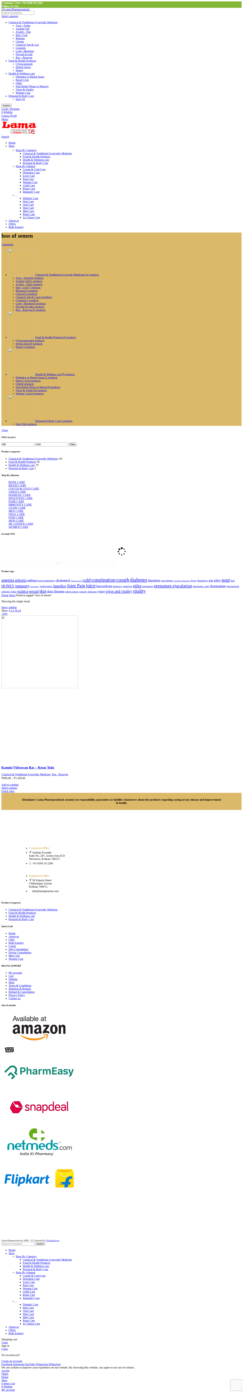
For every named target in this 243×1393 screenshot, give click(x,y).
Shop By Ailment (25, 166)
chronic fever (76, 581)
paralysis (128, 586)
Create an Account (11, 1361)
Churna (20, 41)
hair (233, 580)
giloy (217, 580)
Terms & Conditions (20, 985)
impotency (35, 587)
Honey (19, 70)
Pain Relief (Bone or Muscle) (32, 86)
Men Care (28, 211)
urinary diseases (88, 591)
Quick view (8, 791)
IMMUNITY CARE (20, 504)
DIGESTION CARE (21, 498)
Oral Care (28, 204)
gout (226, 580)
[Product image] (39, 760)
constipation (103, 580)
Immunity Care (31, 191)
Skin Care (28, 207)
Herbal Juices (23, 67)
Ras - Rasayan (60, 774)
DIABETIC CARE (20, 494)
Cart (11, 975)
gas (211, 580)
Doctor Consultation (20, 952)
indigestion (46, 586)
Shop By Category (26, 150)
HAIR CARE (16, 501)
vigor (101, 591)
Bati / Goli (21, 35)
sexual (34, 591)
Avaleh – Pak (23, 31)
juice (91, 585)
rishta (13, 591)
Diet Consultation (18, 949)
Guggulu (21, 47)
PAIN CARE (16, 517)
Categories (7, 244)
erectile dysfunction (182, 581)
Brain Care (29, 188)
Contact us (14, 998)
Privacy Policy (17, 995)
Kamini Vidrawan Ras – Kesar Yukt (27, 767)
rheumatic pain (201, 586)
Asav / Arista (23, 25)
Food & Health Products (22, 60)
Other (19, 83)
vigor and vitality (119, 591)
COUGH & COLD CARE (24, 488)
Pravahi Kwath (24, 54)
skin (42, 591)
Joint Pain (76, 585)
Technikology (52, 1240)
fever (193, 580)
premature (147, 586)
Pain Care (28, 179)
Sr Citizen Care (31, 217)
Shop (12, 595)
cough (122, 580)
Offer (12, 939)
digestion (154, 580)
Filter (72, 444)
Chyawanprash (24, 63)
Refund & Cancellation (22, 991)
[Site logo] (15, 9)
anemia (7, 580)
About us (14, 936)
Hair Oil (20, 99)
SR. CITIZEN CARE (21, 523)
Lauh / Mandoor (25, 51)
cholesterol (63, 580)
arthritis (21, 580)
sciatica (22, 591)
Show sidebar (9, 607)
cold (87, 580)
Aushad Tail (22, 28)
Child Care (29, 185)
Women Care (23, 92)
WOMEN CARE (18, 526)
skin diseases (55, 591)
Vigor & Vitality (25, 89)
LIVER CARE (17, 507)
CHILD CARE (17, 491)
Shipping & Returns (20, 988)
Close (4, 430)
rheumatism (218, 586)
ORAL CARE (17, 514)
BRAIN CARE (17, 485)
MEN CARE (16, 510)
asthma (32, 580)
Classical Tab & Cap (27, 44)
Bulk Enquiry (16, 942)
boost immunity (46, 580)
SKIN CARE (16, 520)
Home (5, 595)
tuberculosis (71, 591)
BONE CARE (17, 482)
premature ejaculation (173, 585)
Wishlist (13, 979)
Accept (5, 1370)
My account (15, 972)
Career (12, 946)
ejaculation (167, 580)
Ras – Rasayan (24, 57)
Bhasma (20, 38)
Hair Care (28, 201)
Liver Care (29, 175)
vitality (139, 591)
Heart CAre (22, 79)
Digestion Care (31, 172)
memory (117, 586)
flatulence (202, 580)
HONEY (7, 586)
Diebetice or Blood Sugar (30, 76)
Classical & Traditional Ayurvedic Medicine (33, 22)
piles (137, 585)
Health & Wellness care (22, 73)
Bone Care (29, 214)
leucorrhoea (104, 586)
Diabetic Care (30, 198)
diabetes (138, 580)
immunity (22, 586)
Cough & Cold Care (34, 169)
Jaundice (59, 586)
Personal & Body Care (21, 95)
